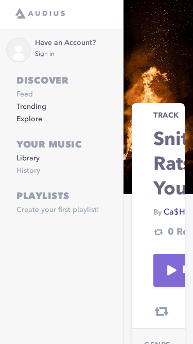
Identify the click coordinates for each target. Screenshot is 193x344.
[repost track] (161, 311)
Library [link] (28, 158)
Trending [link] (31, 106)
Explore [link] (29, 119)
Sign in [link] (45, 54)
